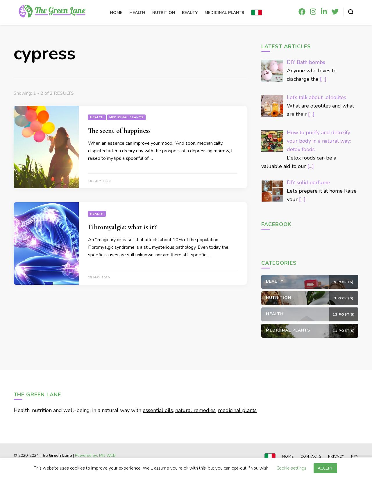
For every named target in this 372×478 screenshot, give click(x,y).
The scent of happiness (119, 130)
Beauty (190, 12)
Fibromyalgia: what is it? (122, 227)
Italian (256, 12)
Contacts (311, 456)
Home (116, 12)
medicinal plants (237, 410)
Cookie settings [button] (291, 469)
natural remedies (195, 410)
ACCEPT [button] (325, 469)
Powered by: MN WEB (95, 455)
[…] (323, 79)
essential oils (158, 410)
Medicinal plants (224, 12)
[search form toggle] (350, 12)
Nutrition (163, 12)
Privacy (336, 456)
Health (137, 12)
